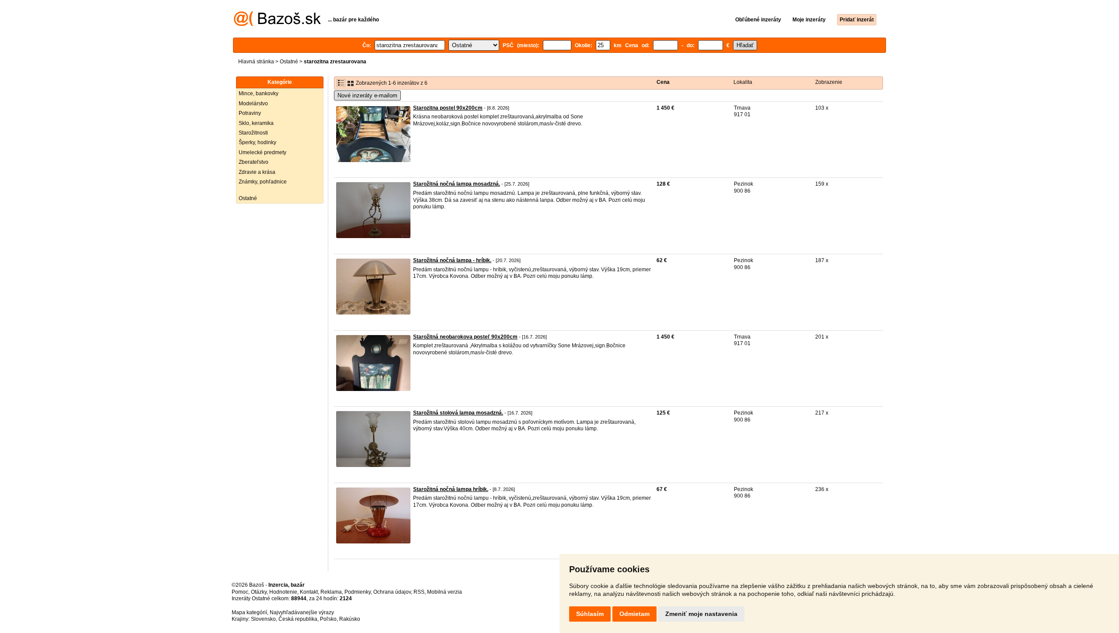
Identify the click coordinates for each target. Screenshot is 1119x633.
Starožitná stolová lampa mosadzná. (458, 413)
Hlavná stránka (256, 62)
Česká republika (297, 619)
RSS (419, 592)
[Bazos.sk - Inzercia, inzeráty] (277, 24)
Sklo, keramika (256, 123)
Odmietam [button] (634, 613)
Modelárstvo (253, 103)
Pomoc (240, 592)
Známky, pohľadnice (263, 182)
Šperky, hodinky (257, 142)
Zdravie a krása (257, 172)
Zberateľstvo (253, 162)
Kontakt (309, 592)
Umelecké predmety (262, 152)
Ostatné (289, 62)
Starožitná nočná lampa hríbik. (450, 489)
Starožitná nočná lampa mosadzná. (456, 184)
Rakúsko (349, 619)
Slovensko (263, 619)
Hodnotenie (283, 592)
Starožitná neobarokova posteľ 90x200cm (465, 337)
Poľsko (328, 619)
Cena (663, 82)
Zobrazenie (828, 82)
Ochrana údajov (392, 592)
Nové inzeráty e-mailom (367, 95)
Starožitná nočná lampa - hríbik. (452, 260)
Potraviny (250, 113)
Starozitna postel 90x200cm (448, 108)
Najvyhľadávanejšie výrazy (302, 612)
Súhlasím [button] (590, 613)
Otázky (259, 592)
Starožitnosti (253, 133)
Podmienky (357, 592)
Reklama (331, 592)
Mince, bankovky (258, 93)
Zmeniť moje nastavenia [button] (701, 613)
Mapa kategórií (249, 612)
